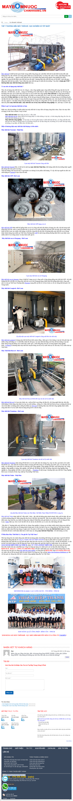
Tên (6, 668)
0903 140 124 (15, 724)
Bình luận (8, 678)
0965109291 (24, 717)
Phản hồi (9, 692)
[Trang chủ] (2, 22)
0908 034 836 (5, 717)
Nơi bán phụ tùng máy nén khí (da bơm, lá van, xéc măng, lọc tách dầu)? (53, 736)
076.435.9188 (15, 717)
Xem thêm (69, 741)
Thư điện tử (8, 673)
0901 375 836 (5, 724)
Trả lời (67, 657)
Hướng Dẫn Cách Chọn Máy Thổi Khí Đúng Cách (18, 705)
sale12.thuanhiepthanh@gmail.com (16, 775)
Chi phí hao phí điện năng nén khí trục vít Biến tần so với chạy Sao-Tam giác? (54, 715)
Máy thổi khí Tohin (7, 516)
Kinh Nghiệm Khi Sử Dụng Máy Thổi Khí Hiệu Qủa (18, 704)
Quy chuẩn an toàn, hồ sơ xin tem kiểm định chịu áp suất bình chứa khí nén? (53, 730)
